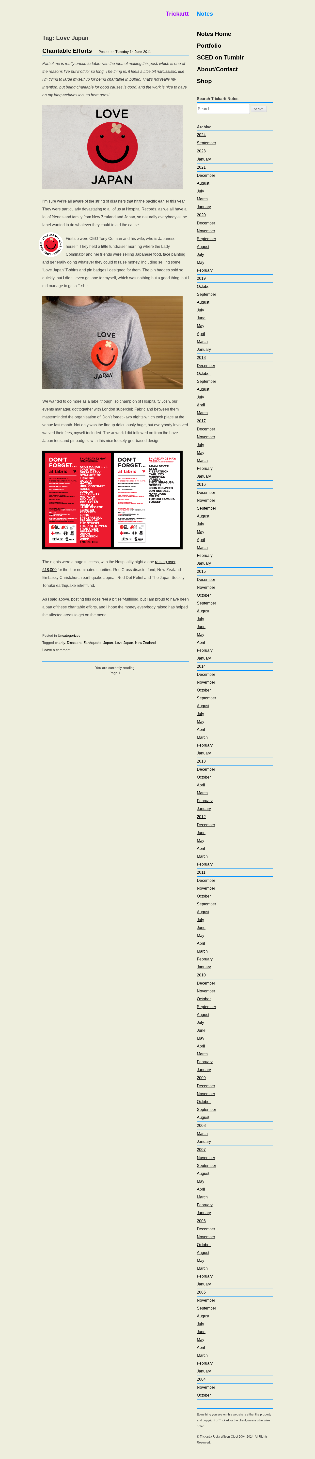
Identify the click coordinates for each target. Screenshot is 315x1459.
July (200, 191)
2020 (201, 215)
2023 (201, 151)
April (201, 334)
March (202, 199)
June (201, 318)
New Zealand (145, 643)
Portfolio (209, 45)
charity (60, 643)
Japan (108, 643)
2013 (201, 761)
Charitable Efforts (67, 50)
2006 (201, 1221)
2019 (201, 278)
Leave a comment (56, 650)
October (204, 286)
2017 (201, 421)
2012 (201, 817)
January (204, 159)
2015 (201, 571)
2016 (201, 484)
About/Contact (217, 69)
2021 (201, 167)
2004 (201, 1379)
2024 (201, 135)
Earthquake (92, 643)
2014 (201, 666)
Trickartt (177, 13)
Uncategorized (69, 635)
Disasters (74, 643)
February (205, 270)
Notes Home (214, 33)
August (203, 183)
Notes (205, 13)
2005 (201, 1292)
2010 (201, 975)
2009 (201, 1078)
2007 (201, 1150)
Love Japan (124, 643)
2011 (201, 872)
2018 (201, 357)
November (206, 231)
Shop (204, 81)
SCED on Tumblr (220, 57)
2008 (201, 1125)
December (206, 175)
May (200, 262)
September (206, 143)
